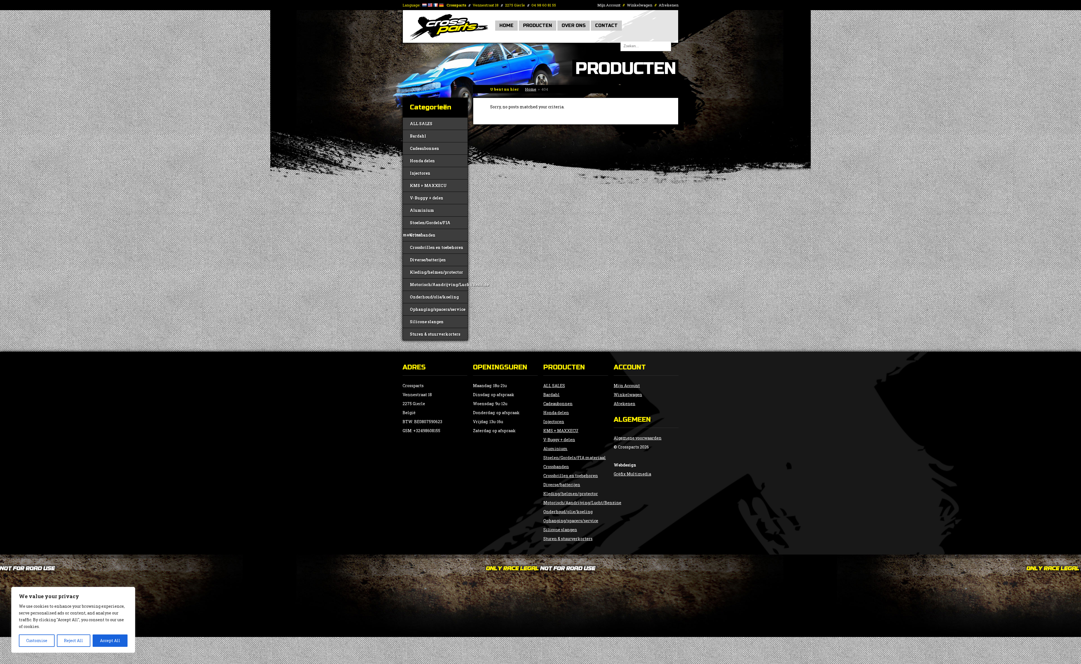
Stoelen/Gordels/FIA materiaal (426, 224)
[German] (441, 5)
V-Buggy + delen (426, 198)
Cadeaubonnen (424, 148)
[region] (73, 620)
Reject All (73, 640)
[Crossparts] (449, 38)
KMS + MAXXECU (428, 185)
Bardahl (418, 136)
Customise (36, 640)
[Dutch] (424, 5)
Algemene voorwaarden (638, 438)
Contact (606, 25)
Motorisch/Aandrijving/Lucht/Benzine (439, 284)
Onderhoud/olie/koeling (434, 297)
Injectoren (420, 173)
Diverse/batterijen (428, 260)
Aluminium (422, 210)
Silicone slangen (427, 321)
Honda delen (422, 160)
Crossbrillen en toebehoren (436, 247)
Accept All (110, 640)
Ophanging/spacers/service (437, 309)
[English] (429, 5)
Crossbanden (422, 235)
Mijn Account (608, 5)
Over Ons (574, 25)
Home (506, 25)
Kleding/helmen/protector (436, 272)
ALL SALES (421, 123)
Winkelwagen (639, 5)
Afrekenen (668, 5)
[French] (435, 5)
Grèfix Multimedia (632, 474)
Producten (537, 25)
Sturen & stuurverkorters (435, 334)
